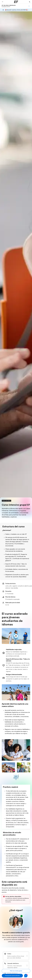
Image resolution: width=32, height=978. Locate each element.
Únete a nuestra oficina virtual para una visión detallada (15, 957)
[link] (9, 6)
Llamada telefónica (13, 963)
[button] (2, 2)
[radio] (16, 956)
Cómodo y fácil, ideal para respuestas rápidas (14, 966)
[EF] (16, 2)
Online (9, 954)
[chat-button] (27, 975)
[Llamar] (29, 1)
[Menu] (29, 6)
